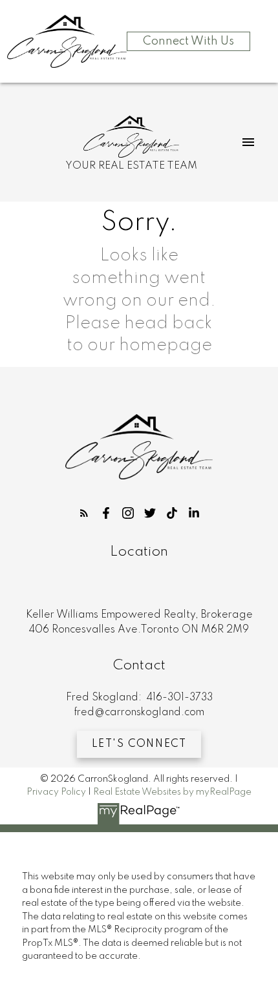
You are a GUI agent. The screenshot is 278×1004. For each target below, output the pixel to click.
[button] (84, 513)
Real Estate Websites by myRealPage (172, 792)
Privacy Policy (56, 792)
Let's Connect (139, 744)
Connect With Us (188, 41)
